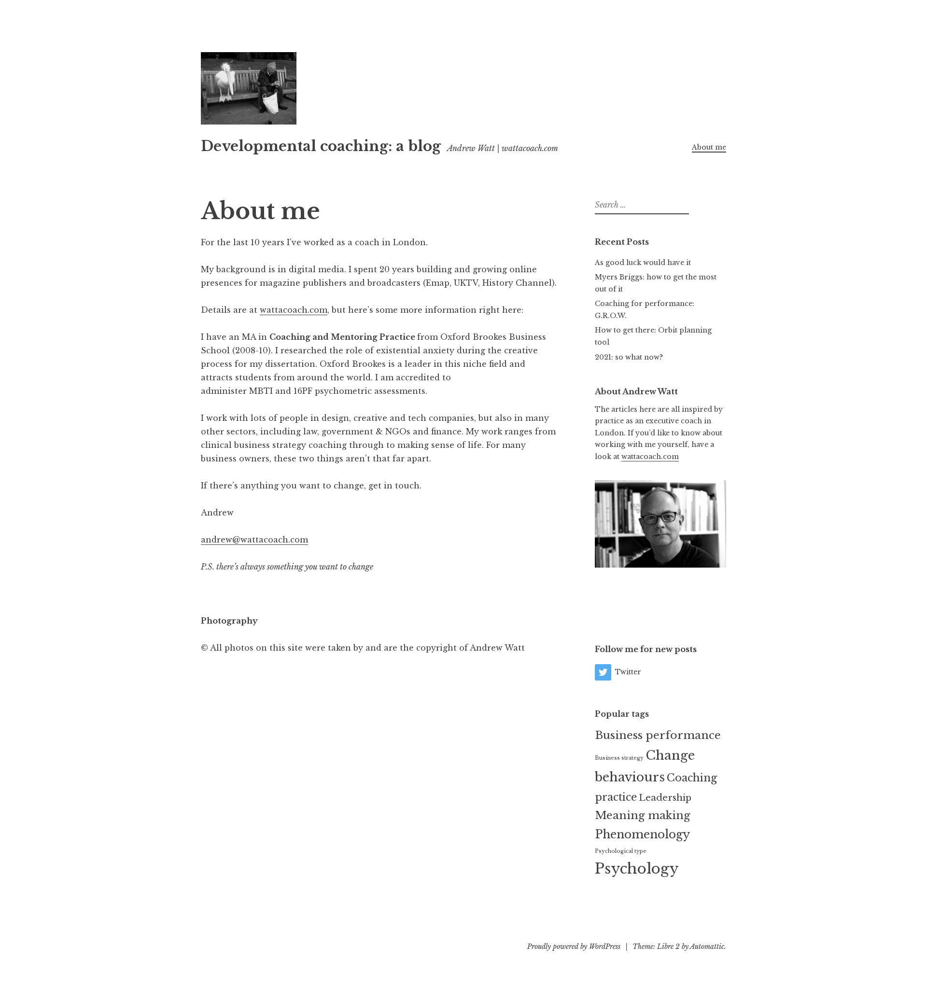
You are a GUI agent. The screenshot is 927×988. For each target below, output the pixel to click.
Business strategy (619, 758)
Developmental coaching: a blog (321, 146)
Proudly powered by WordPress (573, 946)
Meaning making (642, 815)
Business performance (658, 735)
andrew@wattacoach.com (254, 539)
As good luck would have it (643, 262)
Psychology (637, 868)
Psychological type (620, 851)
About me (709, 147)
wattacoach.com (293, 310)
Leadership (665, 797)
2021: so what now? (629, 357)
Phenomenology (642, 834)
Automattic (707, 946)
